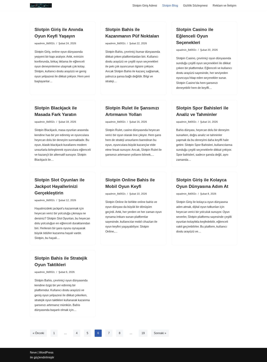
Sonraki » (160, 333)
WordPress (46, 352)
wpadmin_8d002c (45, 43)
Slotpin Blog (170, 5)
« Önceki (38, 333)
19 (143, 333)
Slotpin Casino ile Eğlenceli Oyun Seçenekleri (194, 36)
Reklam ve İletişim (224, 5)
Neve (33, 352)
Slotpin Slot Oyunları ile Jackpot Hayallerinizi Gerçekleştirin (59, 186)
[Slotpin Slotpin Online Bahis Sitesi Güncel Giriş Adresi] (41, 5)
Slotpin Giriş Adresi (144, 5)
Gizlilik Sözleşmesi (195, 5)
